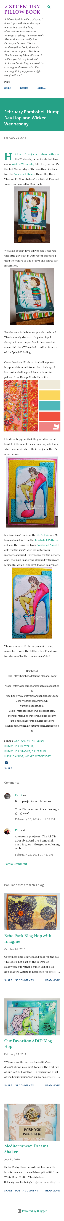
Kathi (18, 795)
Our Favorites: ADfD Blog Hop (28, 1044)
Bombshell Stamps (24, 174)
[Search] (49, 6)
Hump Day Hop (13, 756)
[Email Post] (6, 763)
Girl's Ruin (43, 535)
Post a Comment (15, 864)
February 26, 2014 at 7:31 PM (34, 854)
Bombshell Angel (47, 545)
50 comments (24, 980)
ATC (16, 741)
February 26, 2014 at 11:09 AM (35, 819)
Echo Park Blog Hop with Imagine (27, 939)
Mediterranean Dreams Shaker (26, 1149)
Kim (17, 830)
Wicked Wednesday (23, 164)
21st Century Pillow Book (22, 9)
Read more (52, 980)
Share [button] (8, 768)
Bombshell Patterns (46, 540)
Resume (24, 87)
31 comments (24, 1085)
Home (7, 87)
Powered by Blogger (34, 1211)
